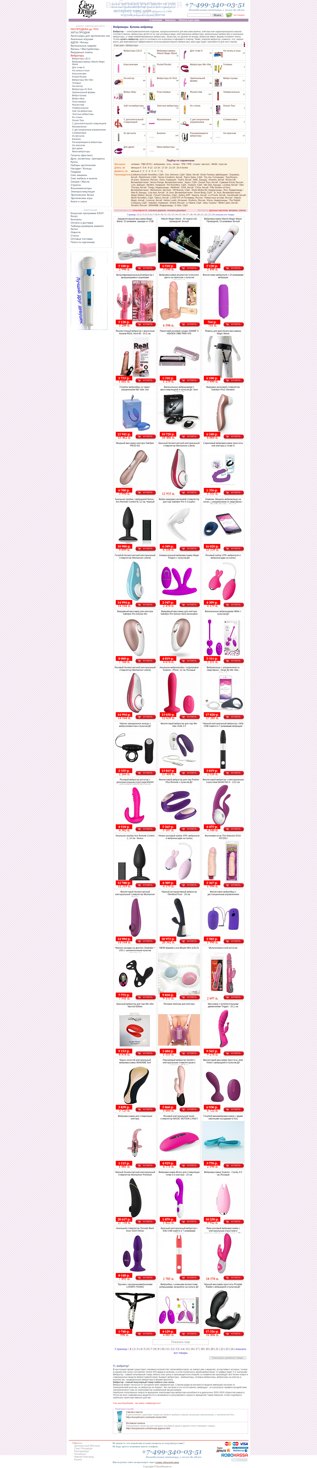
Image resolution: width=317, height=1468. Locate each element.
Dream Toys (229, 105)
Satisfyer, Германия (158, 203)
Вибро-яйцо (130, 92)
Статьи (75, 235)
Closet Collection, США (165, 195)
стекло (196, 164)
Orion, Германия (167, 180)
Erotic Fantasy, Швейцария (214, 174)
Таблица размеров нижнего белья (87, 227)
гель (169, 164)
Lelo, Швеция (138, 185)
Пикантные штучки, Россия (218, 197)
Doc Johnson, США (175, 174)
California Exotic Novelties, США (147, 174)
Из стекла (195, 105)
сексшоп (150, 7)
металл (205, 164)
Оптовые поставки (82, 238)
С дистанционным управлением (199, 120)
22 (206, 214)
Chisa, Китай (201, 187)
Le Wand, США (193, 203)
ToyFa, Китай (184, 180)
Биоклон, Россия (149, 180)
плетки (159, 15)
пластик (223, 164)
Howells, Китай (216, 180)
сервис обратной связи (167, 1462)
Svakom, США (195, 185)
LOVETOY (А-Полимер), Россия (186, 197)
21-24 (172, 167)
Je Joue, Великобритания (179, 192)
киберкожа (159, 164)
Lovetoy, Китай (230, 185)
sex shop (169, 3)
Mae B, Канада (138, 192)
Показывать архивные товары (227, 1358)
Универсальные (231, 92)
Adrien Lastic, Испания (175, 200)
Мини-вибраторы (166, 147)
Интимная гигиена (135, 1423)
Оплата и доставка (82, 222)
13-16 (157, 167)
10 (162, 214)
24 (213, 214)
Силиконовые (230, 119)
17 (187, 214)
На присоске (229, 133)
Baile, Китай (192, 174)
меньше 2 (136, 171)
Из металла (130, 133)
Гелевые (227, 64)
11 (162, 171)
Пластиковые (164, 92)
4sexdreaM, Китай (236, 195)
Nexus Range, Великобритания (166, 182)
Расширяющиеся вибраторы (199, 134)
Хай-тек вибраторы (134, 105)
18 (191, 214)
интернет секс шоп (132, 10)
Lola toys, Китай (156, 192)
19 (195, 214)
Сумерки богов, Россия (231, 182)
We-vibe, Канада (212, 185)
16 (184, 214)
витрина (233, 210)
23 (209, 214)
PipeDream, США (147, 177)
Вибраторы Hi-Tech (167, 78)
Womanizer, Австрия (160, 190)
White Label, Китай (228, 203)
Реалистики (196, 92)
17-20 (164, 167)
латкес (176, 164)
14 (176, 214)
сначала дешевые (176, 210)
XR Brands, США (181, 190)
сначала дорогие (157, 210)
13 (173, 214)
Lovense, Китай (154, 200)
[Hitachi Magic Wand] (89, 329)
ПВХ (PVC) (146, 164)
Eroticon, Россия (197, 200)
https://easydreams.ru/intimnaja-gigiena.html (148, 1428)
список (242, 210)
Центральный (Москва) (87, 1445)
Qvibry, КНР (184, 195)
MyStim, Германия (156, 185)
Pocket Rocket (164, 64)
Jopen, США (190, 182)
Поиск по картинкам (83, 242)
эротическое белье (134, 3)
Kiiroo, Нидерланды (217, 200)
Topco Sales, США (193, 177)
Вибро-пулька (230, 78)
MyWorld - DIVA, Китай (182, 187)
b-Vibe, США (181, 205)
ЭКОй (214, 164)
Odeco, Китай (162, 197)
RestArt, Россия (139, 205)
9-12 (150, 167)
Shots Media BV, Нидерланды (207, 190)
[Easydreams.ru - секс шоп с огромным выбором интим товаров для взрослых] (87, 17)
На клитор (129, 78)
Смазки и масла (134, 1412)
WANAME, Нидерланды (161, 205)
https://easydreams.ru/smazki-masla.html (146, 1417)
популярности (139, 210)
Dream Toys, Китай (208, 182)
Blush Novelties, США (142, 197)
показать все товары (225, 214)
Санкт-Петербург (83, 1448)
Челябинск (80, 1454)
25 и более (182, 167)
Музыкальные (164, 119)
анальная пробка (121, 6)
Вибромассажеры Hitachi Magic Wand (167, 52)
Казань (78, 1459)
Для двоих (129, 147)
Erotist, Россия (177, 203)
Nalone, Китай (199, 195)
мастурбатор (158, 11)
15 (180, 214)
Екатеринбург (81, 1451)
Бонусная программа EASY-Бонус (87, 215)
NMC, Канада (200, 180)
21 (202, 214)
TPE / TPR (186, 164)
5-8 (144, 167)
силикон (135, 164)
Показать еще (180, 1342)
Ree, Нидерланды (233, 190)
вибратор (139, 7)
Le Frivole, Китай (216, 195)
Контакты (76, 219)
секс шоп (115, 4)
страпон (155, 3)
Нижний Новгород (84, 1456)
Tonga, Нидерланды (158, 187)
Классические (131, 64)
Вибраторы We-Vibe (200, 64)
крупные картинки (218, 210)
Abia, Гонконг (210, 203)
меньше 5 (136, 167)
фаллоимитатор (165, 6)
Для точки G (196, 50)
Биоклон (161, 133)
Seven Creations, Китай (170, 177)
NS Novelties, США (176, 185)
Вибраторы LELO (133, 50)
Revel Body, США (203, 192)
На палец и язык (232, 50)
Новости (76, 232)
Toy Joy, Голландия (214, 177)
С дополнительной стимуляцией (133, 120)
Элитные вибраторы (167, 105)
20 (198, 214)
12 (169, 214)
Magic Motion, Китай (141, 195)
